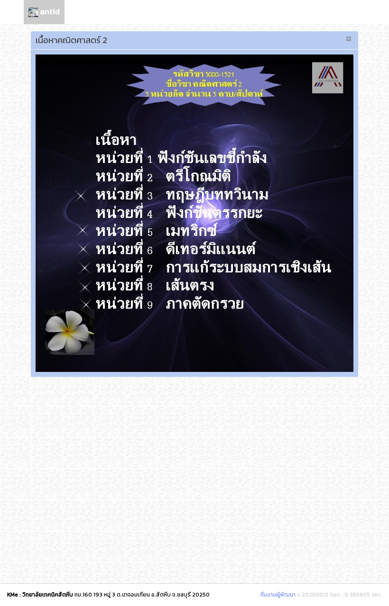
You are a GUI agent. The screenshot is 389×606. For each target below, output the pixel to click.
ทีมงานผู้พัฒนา (278, 594)
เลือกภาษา (346, 12)
